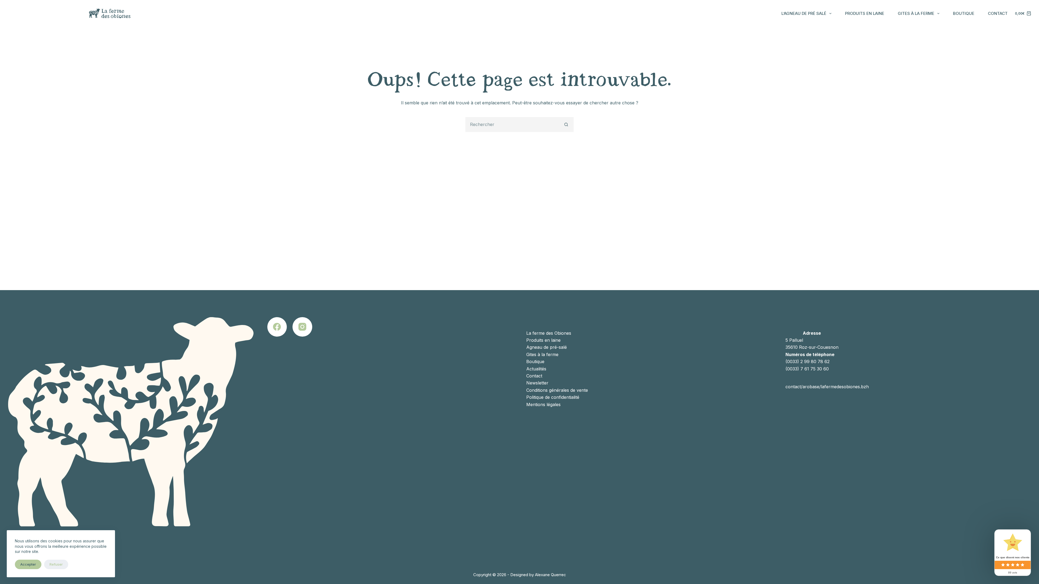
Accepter (28, 564)
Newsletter (537, 383)
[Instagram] (302, 327)
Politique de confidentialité (552, 397)
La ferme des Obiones (548, 333)
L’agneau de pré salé (803, 13)
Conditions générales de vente (557, 390)
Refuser (56, 564)
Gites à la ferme (916, 13)
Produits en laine (864, 13)
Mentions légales (543, 404)
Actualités (536, 368)
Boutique (963, 13)
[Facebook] (277, 327)
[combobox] (512, 124)
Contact (998, 13)
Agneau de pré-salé (546, 347)
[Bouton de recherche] (566, 124)
